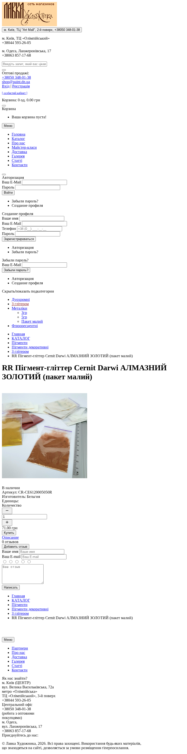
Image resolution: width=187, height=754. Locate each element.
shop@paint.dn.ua (16, 82)
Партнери (20, 648)
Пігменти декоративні (30, 347)
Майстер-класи (24, 147)
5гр (24, 317)
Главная (18, 334)
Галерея (18, 156)
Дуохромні (21, 299)
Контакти (20, 165)
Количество (11, 505)
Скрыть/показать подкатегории (28, 291)
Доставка (19, 152)
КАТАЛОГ (21, 338)
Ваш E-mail (11, 557)
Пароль (8, 187)
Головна (18, 134)
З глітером (20, 304)
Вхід (5, 86)
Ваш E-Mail (11, 182)
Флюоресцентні (25, 326)
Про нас (18, 143)
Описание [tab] (10, 537)
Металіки (19, 308)
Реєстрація (21, 86)
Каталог (18, 139)
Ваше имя (10, 218)
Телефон (9, 228)
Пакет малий (32, 321)
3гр (24, 313)
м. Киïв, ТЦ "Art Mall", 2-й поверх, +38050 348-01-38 (42, 30)
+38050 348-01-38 (16, 77)
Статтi (17, 160)
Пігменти (20, 343)
